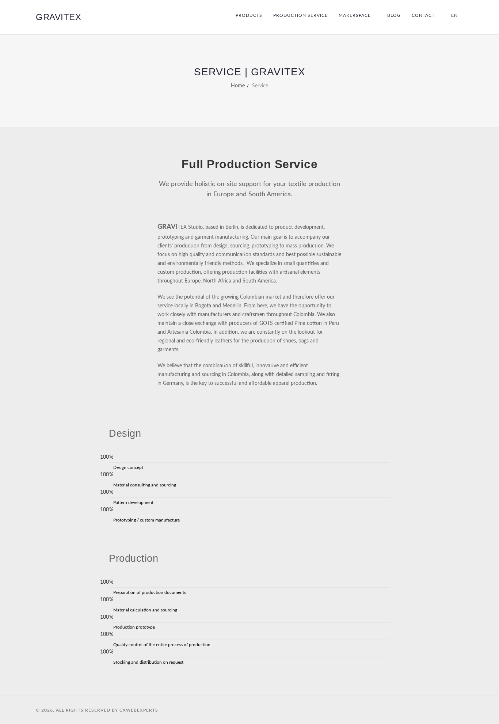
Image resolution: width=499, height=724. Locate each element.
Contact (423, 15)
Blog (394, 15)
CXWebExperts (138, 710)
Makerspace (355, 15)
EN (454, 15)
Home (238, 85)
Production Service (300, 15)
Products (249, 15)
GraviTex (58, 17)
